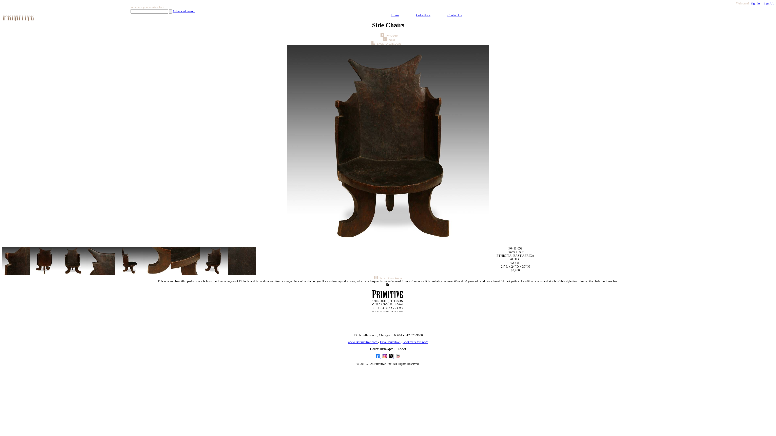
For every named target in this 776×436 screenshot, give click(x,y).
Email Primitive (390, 342)
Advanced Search (184, 11)
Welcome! (742, 3)
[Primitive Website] (388, 329)
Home (395, 15)
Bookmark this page (415, 342)
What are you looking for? (147, 7)
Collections (423, 15)
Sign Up (769, 3)
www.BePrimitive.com (363, 342)
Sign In (755, 3)
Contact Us (454, 15)
